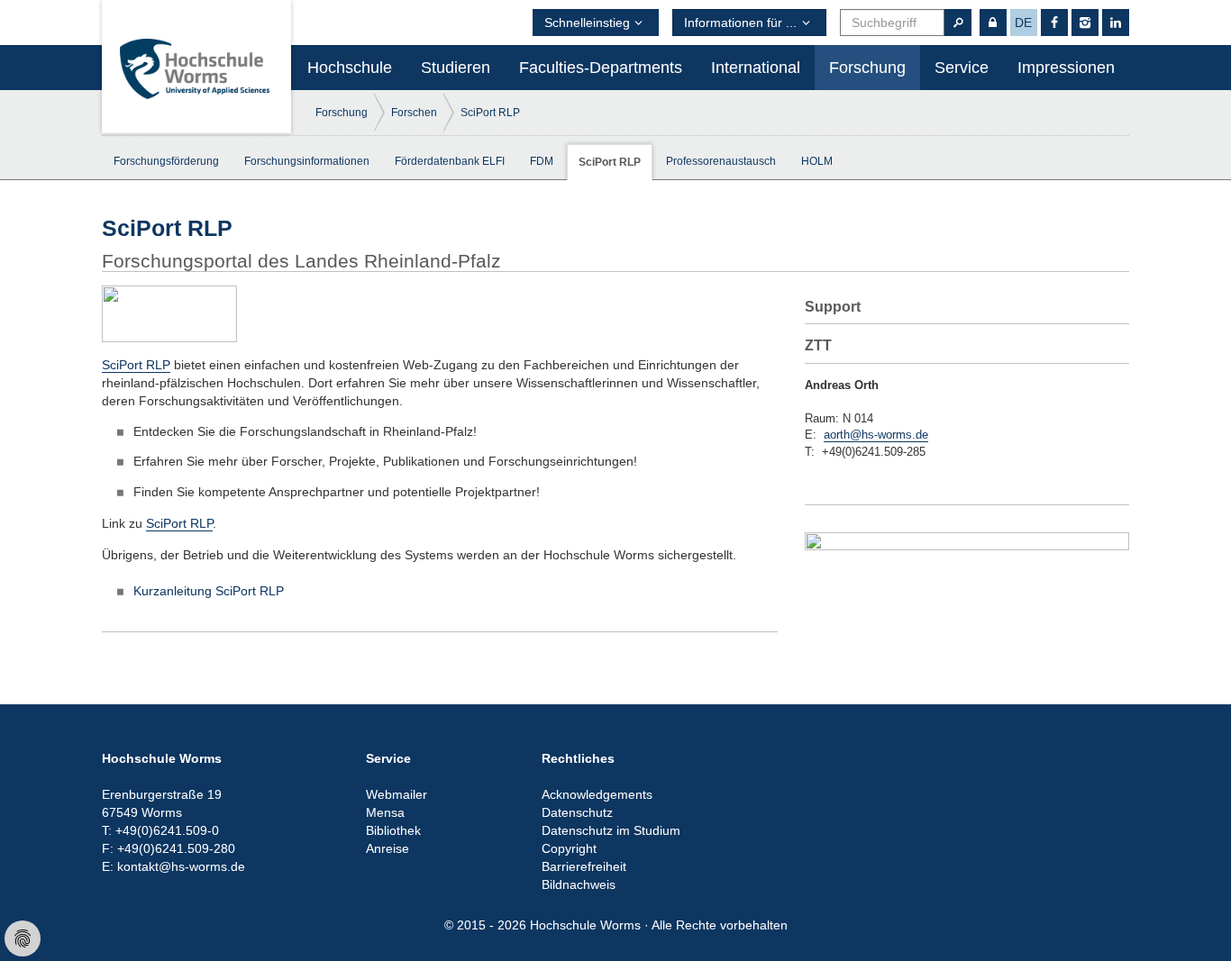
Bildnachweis (579, 884)
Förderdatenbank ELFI (450, 161)
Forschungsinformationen (306, 161)
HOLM (817, 161)
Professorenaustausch (721, 161)
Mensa (385, 812)
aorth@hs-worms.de (876, 434)
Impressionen (1066, 68)
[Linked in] (1115, 22)
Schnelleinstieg (587, 22)
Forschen (414, 112)
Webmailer (396, 794)
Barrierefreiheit (584, 866)
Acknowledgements (597, 794)
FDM (541, 161)
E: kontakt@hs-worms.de (173, 866)
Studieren (455, 68)
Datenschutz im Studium (611, 830)
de (1023, 22)
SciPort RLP (490, 112)
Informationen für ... (740, 22)
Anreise (387, 848)
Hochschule (349, 68)
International (755, 68)
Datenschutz (577, 812)
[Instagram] (1085, 22)
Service (962, 68)
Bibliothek (393, 830)
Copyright (569, 848)
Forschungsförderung (166, 161)
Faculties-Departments (600, 68)
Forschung (867, 68)
